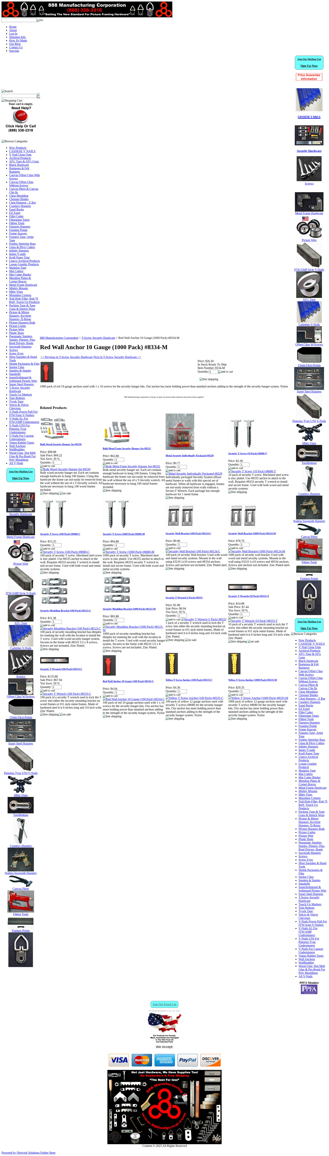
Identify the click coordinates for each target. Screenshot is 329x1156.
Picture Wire (16, 329)
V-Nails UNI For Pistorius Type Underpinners (19, 429)
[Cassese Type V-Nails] (20, 645)
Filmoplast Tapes (19, 219)
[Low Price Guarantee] (309, 77)
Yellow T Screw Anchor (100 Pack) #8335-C (189, 679)
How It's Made (18, 40)
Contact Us (16, 47)
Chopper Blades (19, 199)
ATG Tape (20, 623)
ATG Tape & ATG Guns (24, 161)
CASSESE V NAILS (22, 151)
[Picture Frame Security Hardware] (309, 143)
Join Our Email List (164, 1004)
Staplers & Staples (20, 370)
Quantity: (203, 371)
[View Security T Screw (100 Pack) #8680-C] (64, 552)
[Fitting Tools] (20, 911)
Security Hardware (20, 514)
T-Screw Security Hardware (19, 389)
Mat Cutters (16, 271)
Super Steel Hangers (21, 384)
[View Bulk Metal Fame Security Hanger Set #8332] (131, 466)
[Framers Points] (21, 928)
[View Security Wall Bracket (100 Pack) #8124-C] (193, 551)
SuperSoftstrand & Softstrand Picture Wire (23, 379)
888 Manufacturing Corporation (59, 337)
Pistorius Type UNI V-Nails (21, 773)
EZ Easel (14, 212)
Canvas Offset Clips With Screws (311, 673)
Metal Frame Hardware (23, 284)
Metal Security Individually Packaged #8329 (190, 455)
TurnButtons (20, 815)
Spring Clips (16, 367)
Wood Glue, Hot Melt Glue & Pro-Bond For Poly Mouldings (22, 456)
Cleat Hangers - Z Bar (22, 202)
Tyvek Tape (16, 401)
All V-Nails (16, 463)
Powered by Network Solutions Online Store (28, 1152)
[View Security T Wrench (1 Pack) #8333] (203, 619)
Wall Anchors (17, 446)
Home (13, 26)
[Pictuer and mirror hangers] (20, 966)
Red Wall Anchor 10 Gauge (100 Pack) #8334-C (128, 681)
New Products (17, 147)
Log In (13, 33)
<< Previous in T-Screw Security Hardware (67, 357)
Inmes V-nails (17, 254)
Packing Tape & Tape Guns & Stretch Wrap (22, 307)
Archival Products (20, 158)
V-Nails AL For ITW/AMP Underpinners (24, 420)
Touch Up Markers (20, 394)
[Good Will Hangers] (20, 843)
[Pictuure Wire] (20, 561)
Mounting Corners (20, 295)
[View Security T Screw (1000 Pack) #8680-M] (128, 552)
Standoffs (15, 374)
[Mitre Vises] (21, 792)
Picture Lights (17, 326)
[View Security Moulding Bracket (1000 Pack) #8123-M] (134, 630)
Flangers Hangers (19, 226)
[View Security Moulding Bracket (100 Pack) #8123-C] (70, 628)
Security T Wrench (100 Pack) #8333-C (61, 669)
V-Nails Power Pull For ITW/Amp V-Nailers (23, 413)
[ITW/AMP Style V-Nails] (21, 590)
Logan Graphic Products (24, 264)
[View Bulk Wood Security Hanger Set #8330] (65, 469)
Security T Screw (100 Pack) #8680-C (60, 534)
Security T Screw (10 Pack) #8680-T (247, 453)
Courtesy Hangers (20, 206)
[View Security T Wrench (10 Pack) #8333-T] (253, 620)
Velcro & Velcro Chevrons (19, 406)
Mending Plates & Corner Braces (20, 279)
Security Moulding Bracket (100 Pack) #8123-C (65, 610)
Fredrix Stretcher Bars (22, 243)
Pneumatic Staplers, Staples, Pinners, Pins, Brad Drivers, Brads (22, 340)
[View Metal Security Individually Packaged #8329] (194, 473)
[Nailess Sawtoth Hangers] (21, 870)
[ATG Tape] (21, 620)
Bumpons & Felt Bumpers (19, 170)
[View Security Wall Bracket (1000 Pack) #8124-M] (256, 551)
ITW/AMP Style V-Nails (21, 593)
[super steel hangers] (21, 740)
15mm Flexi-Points (20, 717)
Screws (13, 350)
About (13, 30)
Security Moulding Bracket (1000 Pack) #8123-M (129, 608)
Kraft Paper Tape (19, 257)
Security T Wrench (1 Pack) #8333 (184, 597)
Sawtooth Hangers (20, 346)
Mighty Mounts (18, 288)
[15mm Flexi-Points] (21, 714)
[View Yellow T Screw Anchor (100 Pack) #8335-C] (194, 698)
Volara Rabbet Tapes (21, 442)
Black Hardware (19, 164)
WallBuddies (17, 449)
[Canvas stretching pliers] (21, 886)
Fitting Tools (16, 223)
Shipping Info (17, 37)
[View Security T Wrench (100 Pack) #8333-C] (65, 693)
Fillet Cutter (16, 216)
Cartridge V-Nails (20, 648)
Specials (14, 50)
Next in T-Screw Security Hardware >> (117, 357)
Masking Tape (17, 267)
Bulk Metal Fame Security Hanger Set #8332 (127, 448)
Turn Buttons (17, 398)
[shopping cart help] (21, 131)
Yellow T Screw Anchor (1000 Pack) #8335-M (252, 679)
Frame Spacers (18, 233)
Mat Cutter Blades (20, 274)
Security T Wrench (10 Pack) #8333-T (248, 596)
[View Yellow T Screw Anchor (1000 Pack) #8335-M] (258, 698)
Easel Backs (16, 209)
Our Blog (15, 44)
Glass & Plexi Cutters (22, 247)
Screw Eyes (16, 353)
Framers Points (21, 930)
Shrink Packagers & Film (24, 363)
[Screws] (20, 673)
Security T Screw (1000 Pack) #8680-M (124, 534)
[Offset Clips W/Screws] (309, 341)
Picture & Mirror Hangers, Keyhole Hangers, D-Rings (20, 316)
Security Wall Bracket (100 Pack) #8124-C (188, 533)
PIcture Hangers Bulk (22, 322)
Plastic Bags (16, 332)
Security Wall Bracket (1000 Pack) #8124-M (252, 533)
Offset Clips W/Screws (20, 696)
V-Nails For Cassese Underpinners (21, 437)
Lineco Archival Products (24, 260)
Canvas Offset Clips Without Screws (21, 183)
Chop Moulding (18, 195)
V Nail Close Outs (20, 154)
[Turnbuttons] (21, 812)
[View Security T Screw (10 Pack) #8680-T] (252, 471)
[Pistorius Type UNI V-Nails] (21, 770)
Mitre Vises (16, 291)
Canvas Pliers (21, 888)
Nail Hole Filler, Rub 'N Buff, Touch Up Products (24, 300)
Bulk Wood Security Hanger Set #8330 (60, 444)
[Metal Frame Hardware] (20, 534)
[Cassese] (309, 99)
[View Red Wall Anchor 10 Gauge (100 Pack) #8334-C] (134, 699)
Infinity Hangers (19, 250)
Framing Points (18, 230)
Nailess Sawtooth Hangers (21, 873)
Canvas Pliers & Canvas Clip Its (308, 686)
